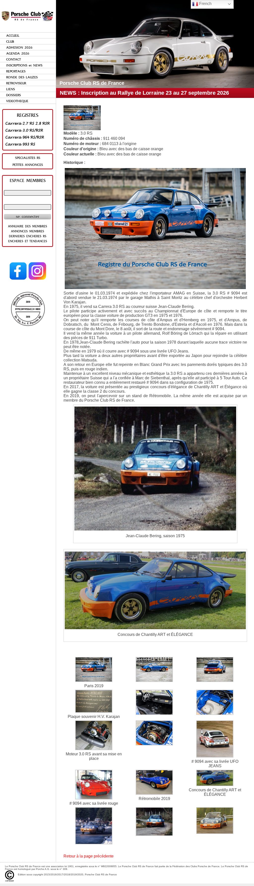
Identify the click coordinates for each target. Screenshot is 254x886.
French (205, 3)
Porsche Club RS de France (92, 83)
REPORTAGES (16, 71)
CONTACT (13, 59)
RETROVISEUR (16, 83)
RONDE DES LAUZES (22, 77)
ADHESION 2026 (19, 47)
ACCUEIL (12, 35)
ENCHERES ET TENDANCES (27, 241)
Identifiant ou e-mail (27, 188)
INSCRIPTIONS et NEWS (24, 65)
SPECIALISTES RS (27, 158)
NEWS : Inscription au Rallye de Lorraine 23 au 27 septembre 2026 (144, 93)
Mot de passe (27, 202)
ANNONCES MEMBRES (27, 231)
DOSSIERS (13, 95)
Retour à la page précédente (89, 856)
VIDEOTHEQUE (17, 101)
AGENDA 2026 (17, 53)
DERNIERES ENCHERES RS (27, 236)
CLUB (10, 41)
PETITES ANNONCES (27, 165)
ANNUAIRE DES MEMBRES (27, 226)
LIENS (10, 89)
